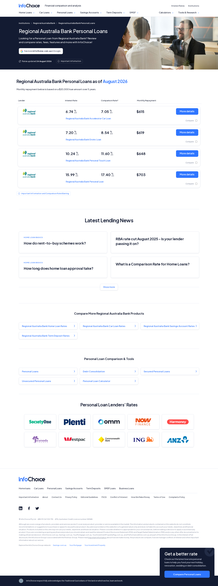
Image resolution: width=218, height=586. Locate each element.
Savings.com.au (59, 545)
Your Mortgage (75, 545)
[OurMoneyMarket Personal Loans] (109, 421)
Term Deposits (114, 12)
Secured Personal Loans (157, 371)
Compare (190, 120)
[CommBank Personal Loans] (109, 439)
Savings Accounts (89, 12)
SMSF (132, 12)
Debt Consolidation (94, 371)
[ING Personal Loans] (143, 439)
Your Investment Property (95, 545)
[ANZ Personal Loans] (178, 439)
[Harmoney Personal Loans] (178, 421)
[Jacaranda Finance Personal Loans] (40, 439)
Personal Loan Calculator (96, 381)
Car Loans (44, 12)
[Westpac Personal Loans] (75, 439)
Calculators (165, 12)
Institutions (193, 6)
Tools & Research (187, 12)
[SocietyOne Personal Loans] (40, 421)
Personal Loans (65, 12)
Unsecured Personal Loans (36, 381)
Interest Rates (178, 6)
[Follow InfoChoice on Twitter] (37, 508)
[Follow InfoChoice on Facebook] (28, 508)
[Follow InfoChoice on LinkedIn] (20, 508)
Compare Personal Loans (187, 574)
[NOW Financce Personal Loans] (143, 421)
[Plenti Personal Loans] (75, 421)
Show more (109, 287)
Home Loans (25, 12)
